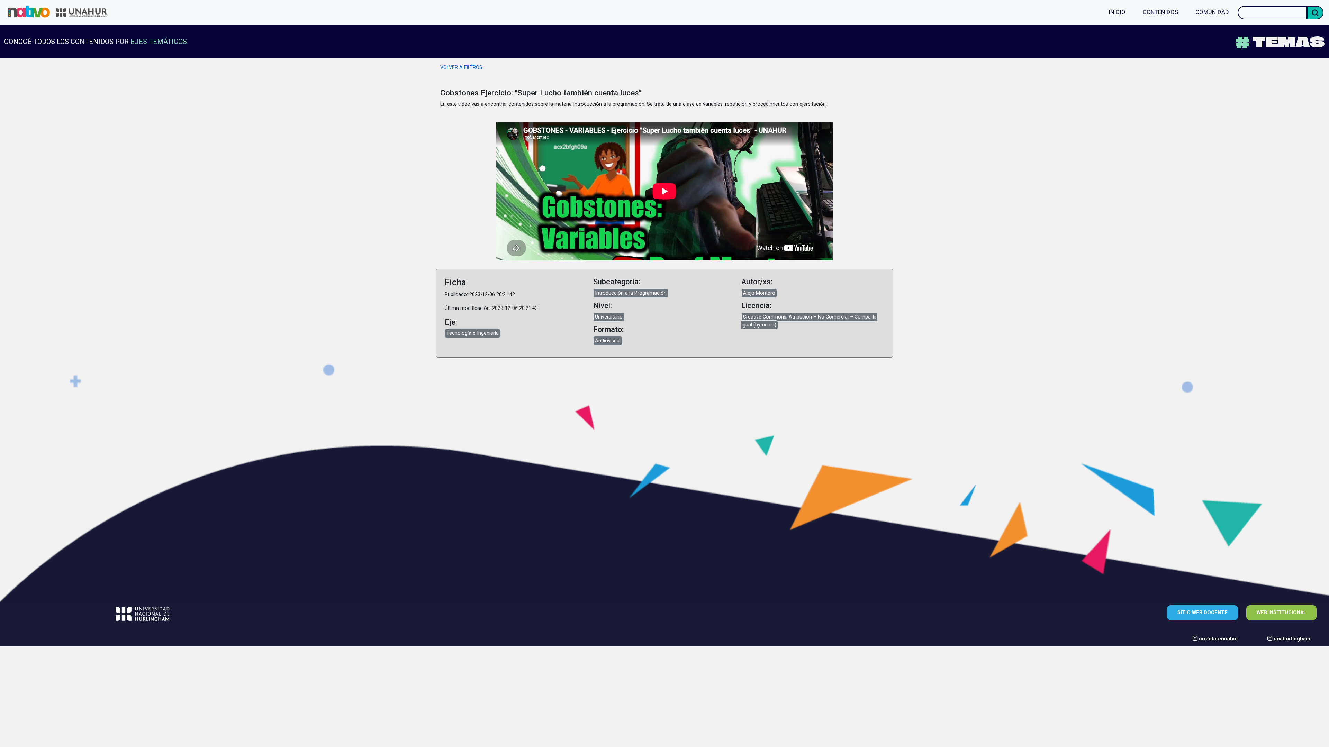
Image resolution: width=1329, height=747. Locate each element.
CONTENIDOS (1160, 12)
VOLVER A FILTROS (461, 68)
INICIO (1117, 12)
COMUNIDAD (1212, 12)
